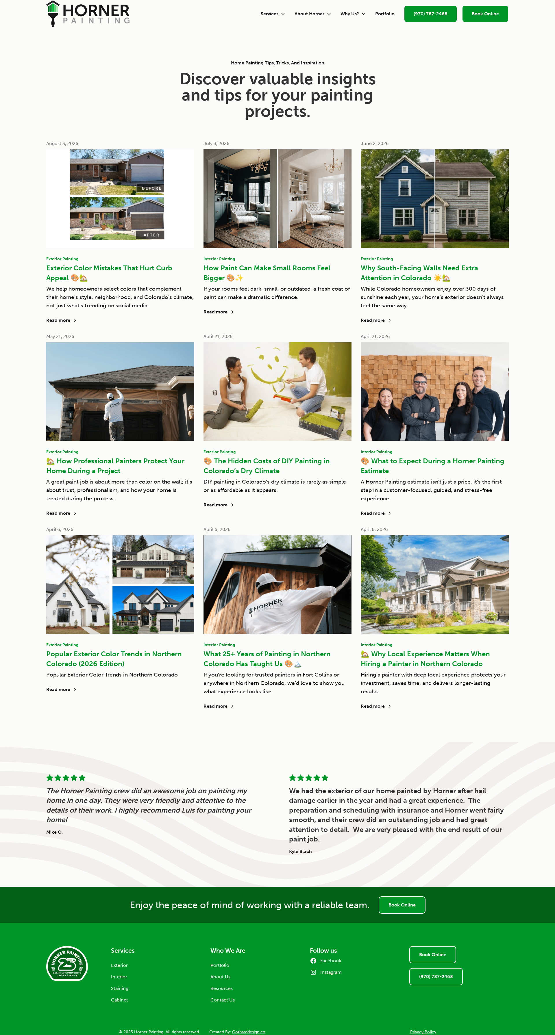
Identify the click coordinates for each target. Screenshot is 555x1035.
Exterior (119, 965)
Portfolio (385, 13)
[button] (273, 14)
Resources (221, 988)
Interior (119, 977)
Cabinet (119, 1000)
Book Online (485, 13)
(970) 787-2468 (430, 13)
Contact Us (222, 1000)
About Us (220, 977)
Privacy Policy (423, 1032)
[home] (151, 14)
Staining (119, 988)
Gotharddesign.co (248, 1032)
